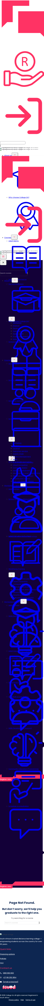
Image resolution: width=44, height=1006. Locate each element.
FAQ (2, 963)
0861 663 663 (8, 973)
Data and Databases (21, 587)
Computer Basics (20, 584)
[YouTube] (10, 987)
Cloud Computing (20, 581)
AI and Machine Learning (23, 579)
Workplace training (12, 602)
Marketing (17, 443)
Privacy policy (14, 1000)
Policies (3, 958)
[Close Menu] (3, 262)
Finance (16, 446)
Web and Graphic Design (23, 597)
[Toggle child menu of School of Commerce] (12, 319)
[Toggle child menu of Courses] (14, 359)
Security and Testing (21, 595)
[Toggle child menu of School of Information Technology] (12, 458)
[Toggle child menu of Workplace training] (23, 601)
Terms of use (30, 1000)
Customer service (20, 451)
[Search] (27, 273)
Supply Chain (18, 454)
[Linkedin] (8, 987)
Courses (7, 360)
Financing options (7, 954)
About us (8, 155)
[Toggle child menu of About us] (15, 155)
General (16, 448)
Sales (15, 459)
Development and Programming (26, 589)
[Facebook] (3, 987)
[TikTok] (14, 987)
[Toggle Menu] (3, 256)
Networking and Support (23, 592)
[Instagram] (5, 987)
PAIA (22, 1000)
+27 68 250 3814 (9, 977)
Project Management (22, 456)
